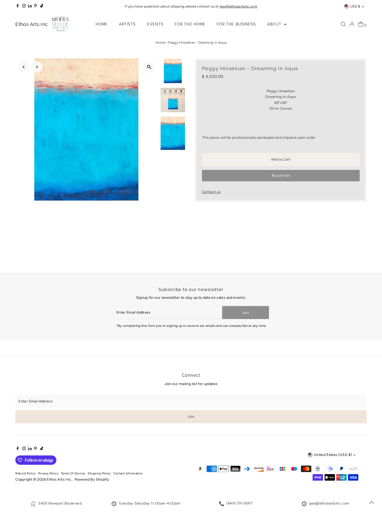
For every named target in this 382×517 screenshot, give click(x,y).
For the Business (236, 24)
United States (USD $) (333, 455)
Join (245, 313)
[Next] (36, 67)
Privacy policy (48, 473)
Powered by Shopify (92, 479)
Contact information (128, 473)
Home (102, 24)
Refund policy (25, 473)
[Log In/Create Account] (352, 24)
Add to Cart (281, 159)
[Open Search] (343, 24)
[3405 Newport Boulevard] (33, 505)
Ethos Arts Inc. (59, 479)
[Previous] (24, 67)
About (274, 24)
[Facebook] (17, 6)
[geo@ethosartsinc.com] (304, 505)
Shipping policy (99, 473)
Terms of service (73, 473)
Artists (127, 24)
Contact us (211, 192)
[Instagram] (24, 6)
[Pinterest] (35, 6)
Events (155, 24)
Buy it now (281, 175)
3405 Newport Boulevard (60, 503)
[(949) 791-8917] (221, 505)
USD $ (355, 6)
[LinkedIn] (30, 6)
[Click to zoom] (149, 67)
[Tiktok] (41, 6)
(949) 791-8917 (239, 503)
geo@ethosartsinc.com (329, 503)
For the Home (190, 24)
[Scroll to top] (371, 503)
